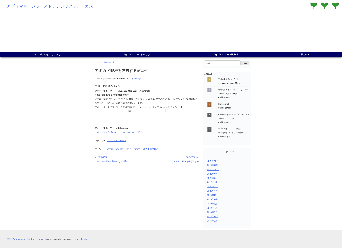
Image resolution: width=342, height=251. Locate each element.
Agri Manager (82, 239)
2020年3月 (212, 182)
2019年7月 (212, 208)
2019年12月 (212, 195)
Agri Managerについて (47, 54)
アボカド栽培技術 (149, 148)
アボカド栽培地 (132, 148)
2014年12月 (212, 216)
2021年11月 (212, 165)
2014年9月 (212, 220)
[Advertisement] (171, 32)
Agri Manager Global (225, 54)
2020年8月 (212, 178)
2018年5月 (212, 212)
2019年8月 (212, 203)
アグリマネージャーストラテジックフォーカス (50, 6)
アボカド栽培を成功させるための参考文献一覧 (117, 132)
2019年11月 (212, 199)
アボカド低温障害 (115, 148)
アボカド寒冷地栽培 (106, 62)
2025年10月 (213, 161)
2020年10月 (213, 169)
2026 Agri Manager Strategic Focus (25, 239)
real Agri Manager (134, 78)
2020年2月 (212, 186)
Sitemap (305, 54)
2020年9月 (212, 173)
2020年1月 (212, 190)
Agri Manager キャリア (136, 54)
